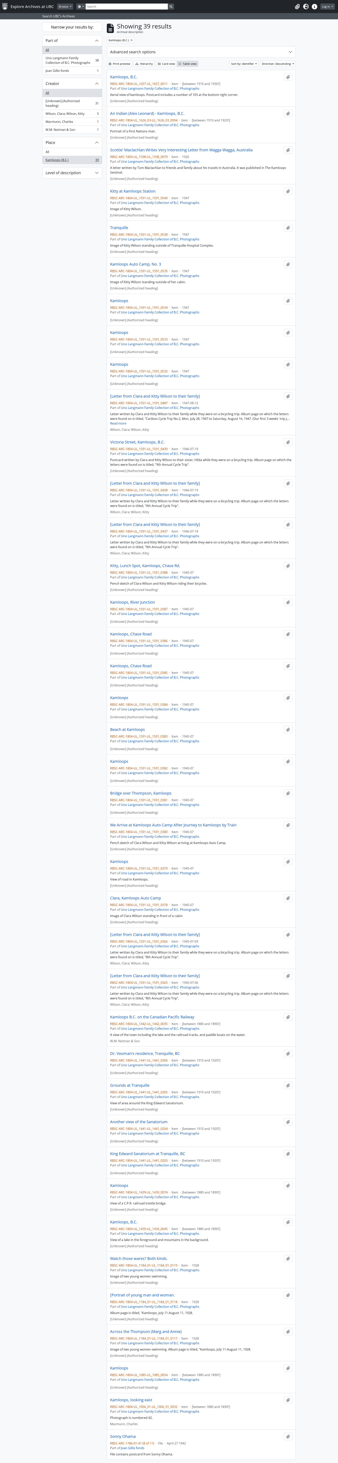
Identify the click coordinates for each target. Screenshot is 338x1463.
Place (50, 142)
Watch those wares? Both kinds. (139, 1258)
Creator (52, 83)
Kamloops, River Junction (132, 602)
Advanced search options (133, 51)
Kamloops (119, 300)
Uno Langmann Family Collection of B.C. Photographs (72, 60)
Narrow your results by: (72, 27)
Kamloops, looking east (131, 1400)
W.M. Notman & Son (72, 131)
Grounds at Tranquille (129, 1085)
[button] (297, 6)
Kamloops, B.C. (123, 77)
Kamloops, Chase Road (131, 634)
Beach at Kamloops (127, 729)
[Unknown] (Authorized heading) (72, 103)
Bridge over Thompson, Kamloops (141, 793)
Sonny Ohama (123, 1436)
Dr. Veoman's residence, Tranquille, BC (145, 1053)
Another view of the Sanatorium (139, 1122)
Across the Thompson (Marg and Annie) (146, 1331)
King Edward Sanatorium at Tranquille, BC (147, 1153)
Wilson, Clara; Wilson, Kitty (72, 115)
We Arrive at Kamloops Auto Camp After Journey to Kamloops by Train (173, 825)
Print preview (121, 64)
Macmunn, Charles (72, 123)
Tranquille (119, 227)
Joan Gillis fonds (72, 72)
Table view (189, 64)
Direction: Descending (277, 64)
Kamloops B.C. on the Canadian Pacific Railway (152, 1017)
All (47, 50)
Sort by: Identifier (243, 64)
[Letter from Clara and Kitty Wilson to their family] (155, 396)
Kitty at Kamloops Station (133, 191)
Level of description (63, 172)
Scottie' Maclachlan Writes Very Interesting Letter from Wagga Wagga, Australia (181, 150)
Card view (168, 64)
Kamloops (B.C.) (72, 161)
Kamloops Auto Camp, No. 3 (135, 264)
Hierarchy (146, 64)
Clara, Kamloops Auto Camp (135, 898)
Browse (64, 6)
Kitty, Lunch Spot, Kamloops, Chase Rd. (145, 565)
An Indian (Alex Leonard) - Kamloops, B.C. (147, 113)
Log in (326, 6)
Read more (118, 423)
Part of (52, 40)
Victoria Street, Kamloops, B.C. (137, 442)
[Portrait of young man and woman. (142, 1295)
